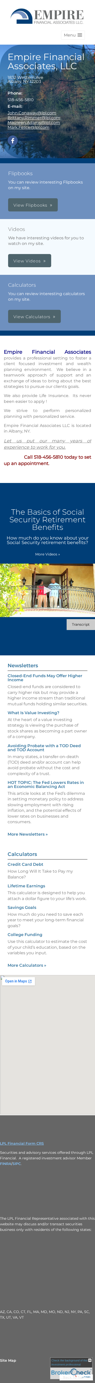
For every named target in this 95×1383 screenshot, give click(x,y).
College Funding (25, 934)
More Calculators (27, 965)
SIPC (16, 1163)
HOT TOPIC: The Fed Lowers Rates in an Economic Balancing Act (46, 784)
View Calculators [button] (31, 316)
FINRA (5, 1163)
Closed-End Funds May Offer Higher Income (45, 677)
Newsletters (23, 665)
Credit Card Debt (25, 864)
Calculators (22, 854)
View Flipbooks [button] (30, 205)
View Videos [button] (27, 261)
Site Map (8, 1360)
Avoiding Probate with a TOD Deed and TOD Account (44, 747)
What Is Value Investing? (33, 712)
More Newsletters (28, 834)
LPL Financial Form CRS (22, 1143)
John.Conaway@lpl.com (32, 113)
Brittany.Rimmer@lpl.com (34, 117)
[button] (73, 35)
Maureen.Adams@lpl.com (34, 122)
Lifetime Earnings (26, 886)
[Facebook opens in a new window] (13, 140)
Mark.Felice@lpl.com (28, 127)
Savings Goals (22, 907)
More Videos (47, 554)
